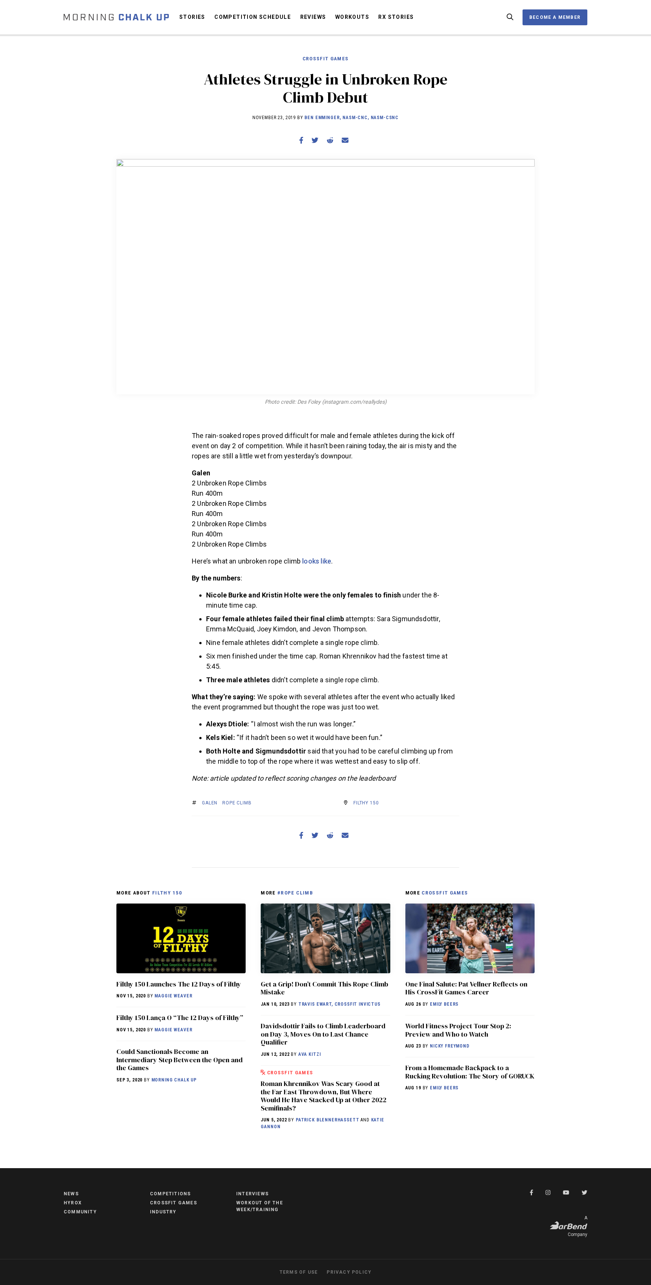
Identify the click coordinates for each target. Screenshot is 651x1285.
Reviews (313, 17)
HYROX (73, 1202)
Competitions (170, 1193)
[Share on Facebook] (301, 140)
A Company (577, 1226)
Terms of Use (299, 1272)
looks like (316, 561)
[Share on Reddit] (330, 140)
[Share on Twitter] (315, 140)
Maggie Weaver (173, 996)
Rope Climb (236, 803)
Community (80, 1212)
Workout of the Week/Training (259, 1206)
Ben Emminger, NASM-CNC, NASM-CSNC (351, 117)
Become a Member (555, 17)
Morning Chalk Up (174, 1080)
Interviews (252, 1193)
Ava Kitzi (309, 1054)
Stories (192, 17)
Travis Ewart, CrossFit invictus (339, 1004)
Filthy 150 (366, 803)
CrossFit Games (326, 58)
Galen (209, 803)
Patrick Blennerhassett (327, 1120)
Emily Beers (444, 1004)
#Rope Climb (295, 893)
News (71, 1193)
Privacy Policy (349, 1272)
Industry (163, 1212)
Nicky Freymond (449, 1046)
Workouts (352, 17)
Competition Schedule (252, 17)
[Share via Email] (345, 140)
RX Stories (396, 17)
